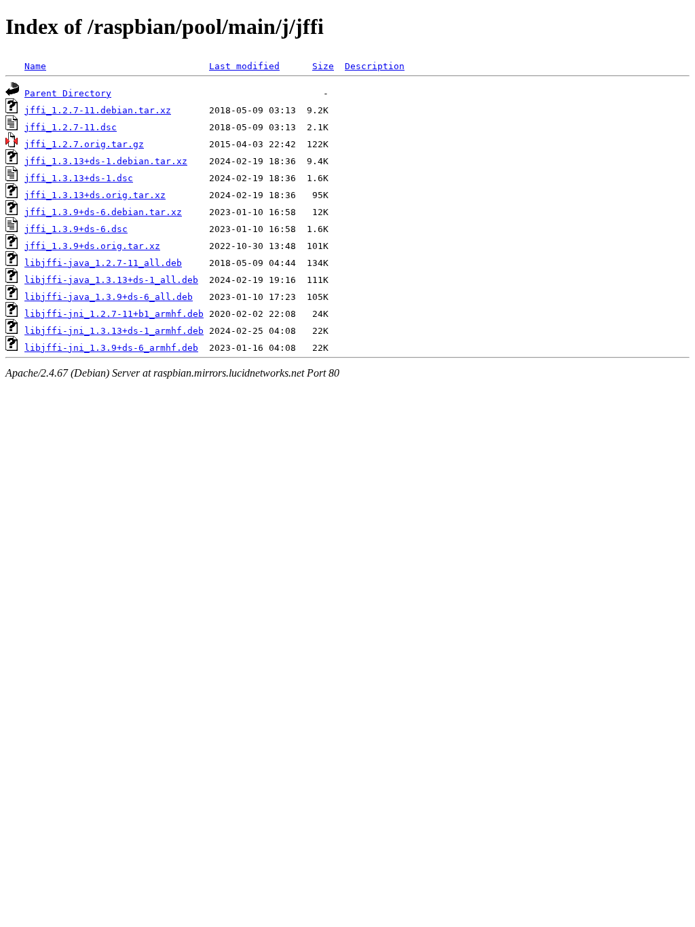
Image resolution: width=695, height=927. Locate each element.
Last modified (244, 66)
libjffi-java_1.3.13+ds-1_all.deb (111, 280)
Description (375, 66)
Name (35, 66)
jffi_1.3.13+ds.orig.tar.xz (95, 195)
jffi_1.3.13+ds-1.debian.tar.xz (105, 161)
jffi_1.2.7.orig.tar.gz (84, 144)
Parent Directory (67, 93)
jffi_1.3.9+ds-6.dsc (76, 229)
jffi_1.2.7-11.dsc (70, 127)
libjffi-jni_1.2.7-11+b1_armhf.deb (114, 314)
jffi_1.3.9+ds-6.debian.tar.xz (103, 212)
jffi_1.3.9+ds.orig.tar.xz (92, 246)
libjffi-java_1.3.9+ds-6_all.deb (108, 297)
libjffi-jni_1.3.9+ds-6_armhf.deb (111, 348)
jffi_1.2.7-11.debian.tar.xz (97, 110)
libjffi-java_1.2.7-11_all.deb (103, 263)
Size (323, 66)
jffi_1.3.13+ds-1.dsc (78, 178)
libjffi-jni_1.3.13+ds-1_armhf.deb (114, 331)
